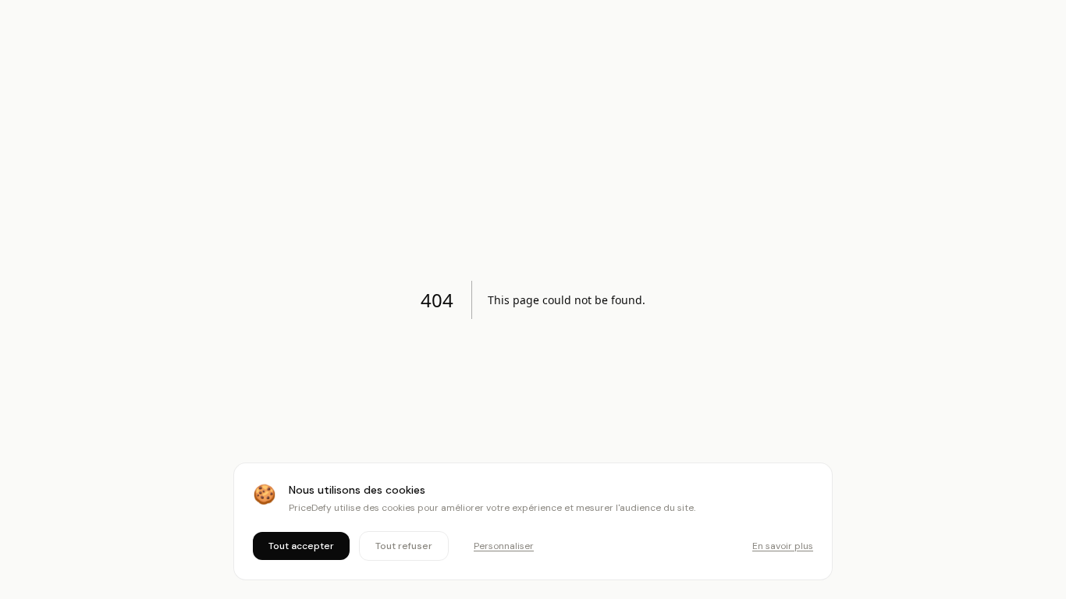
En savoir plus (782, 546)
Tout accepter (301, 546)
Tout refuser (403, 546)
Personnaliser (504, 546)
